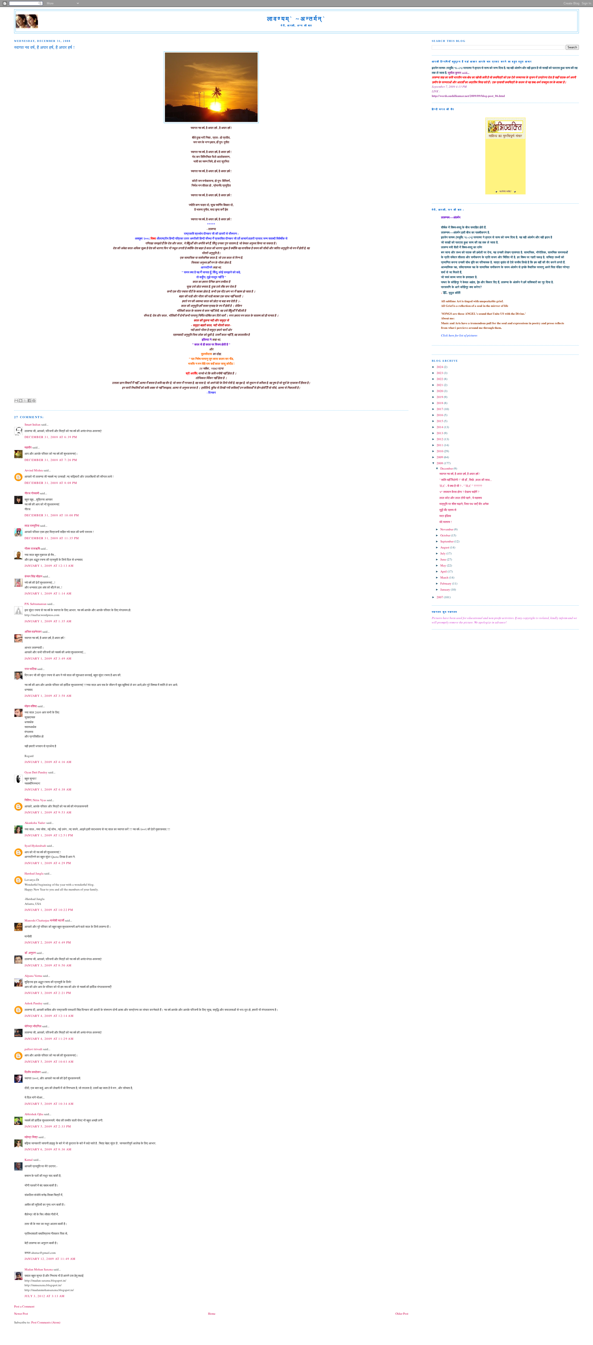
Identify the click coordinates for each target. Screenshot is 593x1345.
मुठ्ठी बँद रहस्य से (447, 510)
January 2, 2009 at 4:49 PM (48, 942)
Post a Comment (24, 1306)
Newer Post (21, 1313)
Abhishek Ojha (34, 1114)
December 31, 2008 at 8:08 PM (51, 483)
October (445, 535)
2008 (440, 463)
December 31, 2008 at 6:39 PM (51, 437)
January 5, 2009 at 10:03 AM (49, 1061)
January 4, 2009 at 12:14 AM (49, 1016)
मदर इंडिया (445, 516)
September (447, 541)
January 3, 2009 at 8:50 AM (48, 965)
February (446, 583)
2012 (440, 439)
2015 (440, 421)
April (444, 571)
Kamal (29, 1160)
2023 (440, 373)
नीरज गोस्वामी (32, 493)
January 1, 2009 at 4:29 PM (48, 863)
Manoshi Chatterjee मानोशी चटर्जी (45, 920)
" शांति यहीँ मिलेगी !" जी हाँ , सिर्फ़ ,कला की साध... (465, 480)
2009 (440, 457)
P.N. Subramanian (36, 604)
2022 (440, 379)
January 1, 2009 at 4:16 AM (48, 762)
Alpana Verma (33, 976)
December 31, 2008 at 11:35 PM (52, 538)
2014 (440, 427)
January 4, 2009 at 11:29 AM (49, 1039)
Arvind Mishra (34, 470)
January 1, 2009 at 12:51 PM (49, 835)
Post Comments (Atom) (45, 1322)
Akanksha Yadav (35, 823)
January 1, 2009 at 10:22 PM (49, 910)
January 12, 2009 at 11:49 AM (50, 1259)
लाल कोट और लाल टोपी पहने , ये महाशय (460, 498)
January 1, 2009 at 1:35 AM (48, 621)
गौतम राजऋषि (32, 548)
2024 (440, 367)
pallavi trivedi (33, 1049)
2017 (440, 409)
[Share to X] (25, 400)
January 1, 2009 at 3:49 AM (48, 658)
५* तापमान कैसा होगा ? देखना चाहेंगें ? (459, 492)
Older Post (401, 1313)
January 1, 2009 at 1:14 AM (48, 593)
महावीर (28, 447)
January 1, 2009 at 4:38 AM (48, 789)
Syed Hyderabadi (35, 846)
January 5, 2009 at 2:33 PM (48, 1126)
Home (211, 1313)
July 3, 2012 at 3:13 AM (45, 1296)
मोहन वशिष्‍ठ (31, 706)
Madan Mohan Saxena (39, 1269)
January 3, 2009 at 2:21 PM (48, 993)
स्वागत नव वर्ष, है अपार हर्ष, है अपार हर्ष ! (459, 474)
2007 (440, 597)
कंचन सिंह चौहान (33, 576)
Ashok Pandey (34, 1003)
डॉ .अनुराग (30, 953)
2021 (440, 385)
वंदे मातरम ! (445, 522)
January (445, 589)
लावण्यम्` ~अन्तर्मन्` (296, 19)
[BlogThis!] (20, 400)
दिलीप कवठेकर (33, 1072)
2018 (440, 403)
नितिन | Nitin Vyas (35, 800)
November (447, 529)
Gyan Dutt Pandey (36, 772)
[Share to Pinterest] (34, 400)
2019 (440, 397)
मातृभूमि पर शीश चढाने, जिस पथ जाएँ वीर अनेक (464, 504)
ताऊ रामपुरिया (32, 525)
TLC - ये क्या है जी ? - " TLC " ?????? (460, 486)
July (443, 553)
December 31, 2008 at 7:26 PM (51, 460)
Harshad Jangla (34, 873)
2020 (440, 391)
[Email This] (16, 400)
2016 (440, 415)
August (445, 547)
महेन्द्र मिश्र (31, 1137)
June (443, 559)
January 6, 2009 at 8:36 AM (48, 1149)
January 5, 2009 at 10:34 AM (49, 1104)
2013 (440, 433)
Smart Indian (33, 424)
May (443, 565)
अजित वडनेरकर (33, 631)
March (444, 577)
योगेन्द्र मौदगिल (33, 1026)
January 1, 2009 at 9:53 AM (48, 812)
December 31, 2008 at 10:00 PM (52, 515)
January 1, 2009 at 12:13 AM (49, 566)
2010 (440, 451)
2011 (440, 445)
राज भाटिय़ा (31, 669)
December (447, 468)
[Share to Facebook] (29, 400)
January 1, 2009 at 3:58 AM (48, 696)
